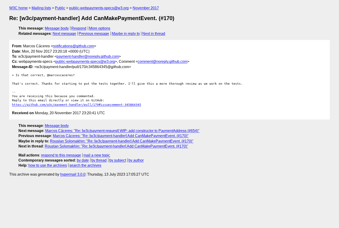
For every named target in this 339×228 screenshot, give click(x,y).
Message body (57, 28)
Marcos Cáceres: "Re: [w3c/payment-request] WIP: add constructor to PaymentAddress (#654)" (122, 131)
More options (99, 28)
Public (60, 8)
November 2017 (146, 8)
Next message (64, 34)
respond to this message (61, 155)
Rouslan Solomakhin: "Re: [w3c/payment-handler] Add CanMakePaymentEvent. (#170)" (121, 141)
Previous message (94, 34)
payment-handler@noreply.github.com (87, 56)
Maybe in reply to (126, 34)
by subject (117, 160)
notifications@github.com (73, 46)
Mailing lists (41, 8)
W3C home (18, 8)
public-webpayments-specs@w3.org (99, 8)
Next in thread (153, 34)
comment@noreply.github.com (162, 61)
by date (83, 160)
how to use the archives (47, 165)
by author (136, 160)
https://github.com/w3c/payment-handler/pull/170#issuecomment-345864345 (76, 104)
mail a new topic (96, 155)
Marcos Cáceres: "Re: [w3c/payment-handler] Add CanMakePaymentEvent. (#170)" (121, 136)
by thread (99, 160)
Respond (78, 28)
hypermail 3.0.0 (72, 174)
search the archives (85, 165)
